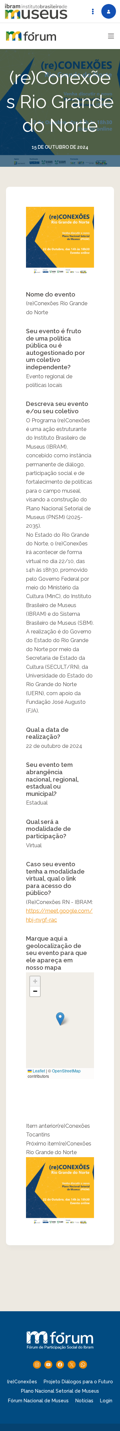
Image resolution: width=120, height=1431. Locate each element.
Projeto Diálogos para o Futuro (78, 1381)
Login (106, 1400)
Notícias (84, 1400)
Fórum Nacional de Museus (38, 1400)
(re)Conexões (22, 1381)
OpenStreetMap (66, 1070)
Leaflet (38, 1070)
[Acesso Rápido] (92, 11)
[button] (60, 1019)
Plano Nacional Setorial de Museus (60, 1391)
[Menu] (111, 36)
